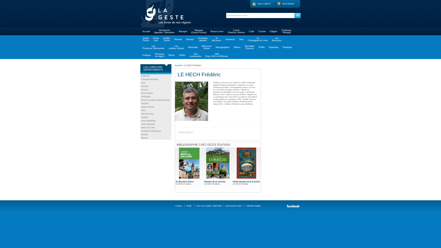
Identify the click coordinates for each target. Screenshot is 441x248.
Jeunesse (230, 39)
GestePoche (145, 39)
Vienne (144, 138)
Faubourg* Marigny (286, 31)
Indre (143, 110)
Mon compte (264, 4)
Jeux (241, 39)
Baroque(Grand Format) (198, 31)
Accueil (146, 31)
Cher (143, 83)
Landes (144, 117)
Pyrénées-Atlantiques (151, 131)
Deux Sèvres (147, 93)
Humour (190, 39)
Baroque (183, 31)
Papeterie (273, 47)
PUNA (262, 47)
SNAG (182, 55)
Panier (189, 206)
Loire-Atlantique (148, 121)
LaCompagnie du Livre (258, 39)
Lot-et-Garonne (148, 124)
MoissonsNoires (207, 47)
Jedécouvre (216, 39)
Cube (251, 31)
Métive (237, 47)
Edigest (273, 31)
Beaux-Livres (217, 31)
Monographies (223, 47)
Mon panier (288, 4)
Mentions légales (254, 206)
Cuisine (262, 31)
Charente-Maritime (149, 79)
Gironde (144, 103)
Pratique (146, 55)
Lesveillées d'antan (176, 47)
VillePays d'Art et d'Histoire (216, 55)
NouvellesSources (249, 47)
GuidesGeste (166, 39)
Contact (178, 206)
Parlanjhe (287, 47)
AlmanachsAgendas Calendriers (164, 31)
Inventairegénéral (203, 39)
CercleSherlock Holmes (236, 31)
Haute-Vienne (147, 107)
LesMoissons (276, 39)
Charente (145, 76)
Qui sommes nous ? (234, 206)
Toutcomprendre (195, 55)
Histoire (178, 39)
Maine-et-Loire (148, 127)
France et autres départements (155, 100)
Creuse (144, 90)
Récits (171, 55)
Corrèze (144, 86)
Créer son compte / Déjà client (209, 206)
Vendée (144, 134)
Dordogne (145, 96)
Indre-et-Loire (147, 114)
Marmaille (193, 47)
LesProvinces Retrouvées (153, 47)
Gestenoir (156, 39)
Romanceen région (159, 55)
